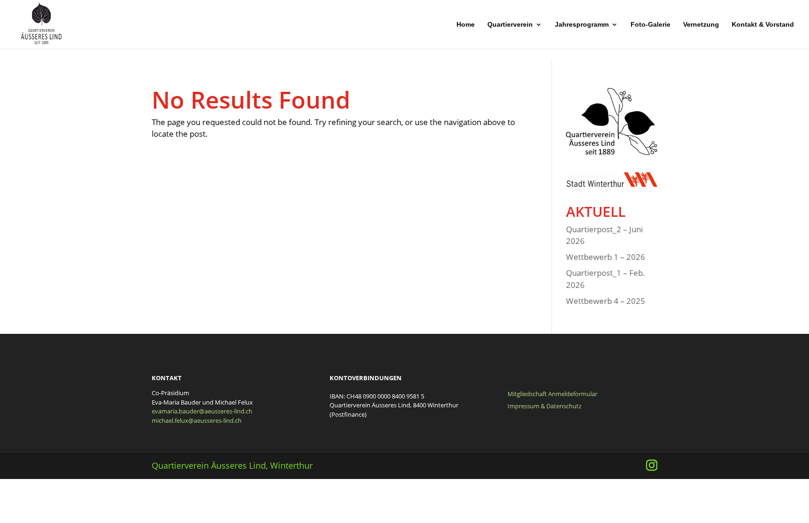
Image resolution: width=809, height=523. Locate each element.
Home (465, 24)
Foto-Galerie (650, 24)
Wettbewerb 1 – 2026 (605, 256)
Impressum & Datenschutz (544, 406)
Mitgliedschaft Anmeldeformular (552, 394)
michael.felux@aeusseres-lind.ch (197, 420)
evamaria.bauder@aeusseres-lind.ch (202, 411)
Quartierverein (510, 24)
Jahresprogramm (582, 24)
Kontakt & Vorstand (763, 24)
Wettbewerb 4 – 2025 (605, 300)
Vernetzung (701, 24)
